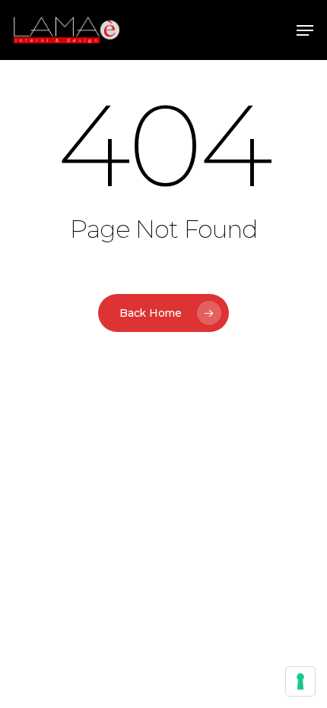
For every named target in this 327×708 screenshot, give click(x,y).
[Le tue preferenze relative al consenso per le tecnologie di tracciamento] (300, 681)
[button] (305, 30)
